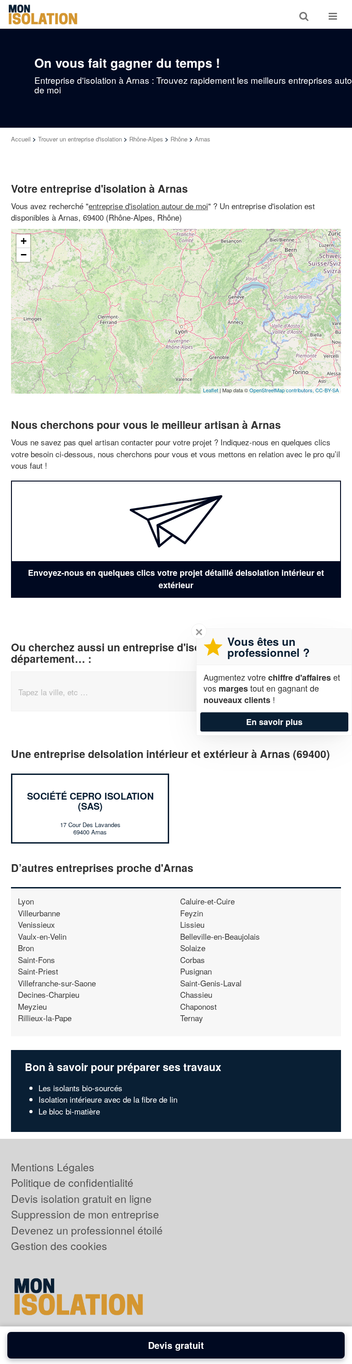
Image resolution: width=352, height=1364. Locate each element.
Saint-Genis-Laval (211, 983)
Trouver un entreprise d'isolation (80, 139)
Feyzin (191, 913)
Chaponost (198, 1006)
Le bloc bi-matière (69, 1111)
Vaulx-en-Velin (42, 936)
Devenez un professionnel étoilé (87, 1230)
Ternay (191, 1017)
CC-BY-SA (327, 390)
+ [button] (24, 241)
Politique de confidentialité (72, 1182)
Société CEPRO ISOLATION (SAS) (90, 800)
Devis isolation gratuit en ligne (81, 1198)
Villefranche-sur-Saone (57, 983)
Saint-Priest (38, 971)
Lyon (26, 901)
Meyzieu (32, 1006)
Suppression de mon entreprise (85, 1214)
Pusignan (196, 971)
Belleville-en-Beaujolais (220, 936)
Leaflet (210, 390)
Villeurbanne (39, 913)
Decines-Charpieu (48, 994)
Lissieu (192, 924)
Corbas (192, 959)
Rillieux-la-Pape (45, 1017)
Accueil (21, 139)
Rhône (178, 139)
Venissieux (36, 924)
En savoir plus (274, 722)
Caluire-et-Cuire (207, 901)
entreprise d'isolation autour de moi (148, 205)
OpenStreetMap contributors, (282, 390)
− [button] (24, 254)
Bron (26, 947)
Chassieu (196, 994)
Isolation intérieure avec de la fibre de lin (107, 1099)
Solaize (192, 947)
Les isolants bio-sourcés (80, 1087)
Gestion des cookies (59, 1245)
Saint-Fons (36, 959)
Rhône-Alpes (146, 139)
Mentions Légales (52, 1167)
